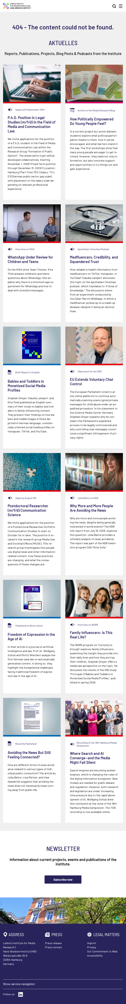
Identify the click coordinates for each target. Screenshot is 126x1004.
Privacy (91, 947)
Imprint (91, 943)
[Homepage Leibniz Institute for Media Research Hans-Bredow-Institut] (17, 7)
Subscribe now (63, 879)
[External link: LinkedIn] (20, 994)
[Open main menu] (120, 6)
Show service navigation (19, 984)
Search (114, 6)
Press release (53, 943)
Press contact (53, 947)
